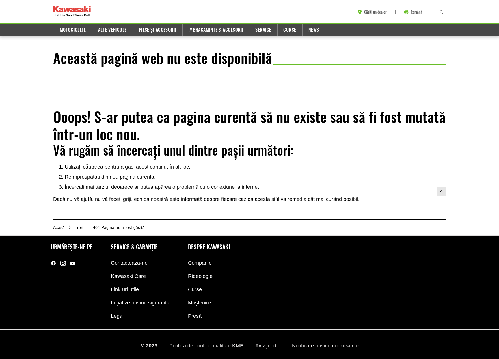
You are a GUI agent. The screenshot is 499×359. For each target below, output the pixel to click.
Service (263, 30)
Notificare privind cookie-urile (325, 345)
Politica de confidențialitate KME (207, 345)
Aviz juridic (268, 345)
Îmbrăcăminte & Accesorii (215, 30)
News (313, 30)
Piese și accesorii (157, 30)
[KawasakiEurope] (72, 263)
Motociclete (73, 30)
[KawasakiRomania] (53, 263)
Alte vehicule (112, 30)
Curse (289, 30)
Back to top (441, 191)
